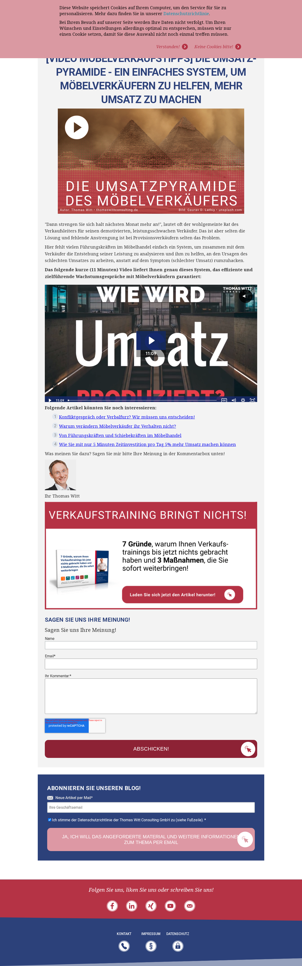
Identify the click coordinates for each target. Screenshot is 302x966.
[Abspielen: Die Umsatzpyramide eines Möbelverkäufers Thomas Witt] (151, 340)
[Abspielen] (49, 400)
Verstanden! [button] (168, 46)
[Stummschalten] (233, 400)
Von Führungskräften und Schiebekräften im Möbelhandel (120, 435)
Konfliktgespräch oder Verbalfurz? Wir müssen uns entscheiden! (127, 417)
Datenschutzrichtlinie (186, 13)
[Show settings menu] (243, 400)
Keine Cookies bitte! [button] (213, 46)
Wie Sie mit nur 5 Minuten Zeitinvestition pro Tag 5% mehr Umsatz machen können (147, 444)
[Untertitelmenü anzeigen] (224, 400)
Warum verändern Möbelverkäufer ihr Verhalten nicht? (117, 426)
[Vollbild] (252, 400)
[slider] (142, 400)
